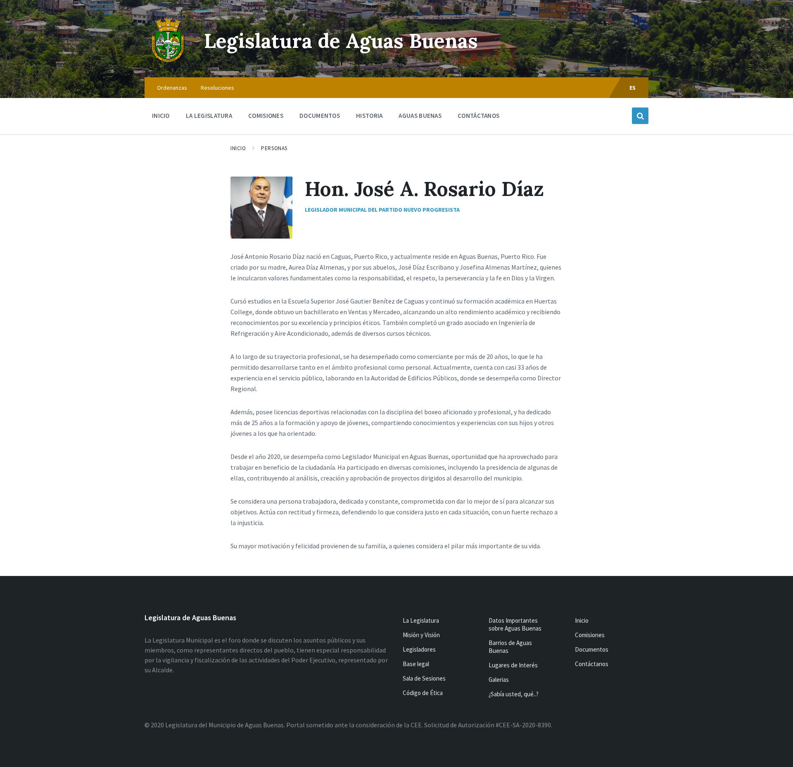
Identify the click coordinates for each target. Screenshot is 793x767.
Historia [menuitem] (369, 115)
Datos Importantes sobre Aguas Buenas (515, 624)
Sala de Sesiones (424, 678)
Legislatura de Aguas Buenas (341, 40)
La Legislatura (421, 620)
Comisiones (590, 635)
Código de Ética (423, 693)
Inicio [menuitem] (161, 115)
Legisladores (419, 649)
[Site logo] (168, 61)
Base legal (416, 664)
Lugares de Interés (513, 665)
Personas (274, 148)
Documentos (591, 649)
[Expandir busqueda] (640, 116)
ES (632, 87)
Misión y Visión (421, 635)
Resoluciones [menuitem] (217, 87)
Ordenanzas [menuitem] (172, 87)
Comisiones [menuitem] (265, 115)
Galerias (499, 679)
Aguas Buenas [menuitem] (420, 115)
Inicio (238, 148)
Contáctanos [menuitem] (478, 115)
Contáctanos (591, 664)
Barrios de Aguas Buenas (510, 647)
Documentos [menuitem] (319, 115)
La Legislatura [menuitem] (209, 115)
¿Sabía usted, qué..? (514, 694)
